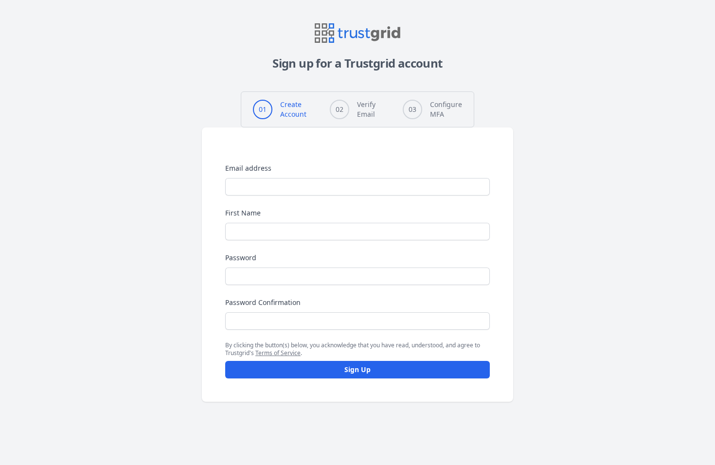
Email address (248, 168)
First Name (243, 212)
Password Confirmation (263, 302)
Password (240, 257)
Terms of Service (278, 353)
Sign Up (357, 369)
